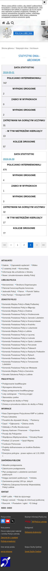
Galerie (5, 265)
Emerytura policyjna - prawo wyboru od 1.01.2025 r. (23, 454)
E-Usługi (33, 503)
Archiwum (34, 48)
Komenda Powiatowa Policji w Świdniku (18, 358)
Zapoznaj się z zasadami (9, 537)
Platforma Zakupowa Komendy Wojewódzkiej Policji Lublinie (21, 486)
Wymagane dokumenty (12, 387)
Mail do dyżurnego (22, 496)
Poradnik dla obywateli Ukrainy (15, 420)
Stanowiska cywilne (10, 397)
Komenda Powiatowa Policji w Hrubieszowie (20, 314)
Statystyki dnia (22, 48)
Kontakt (5, 491)
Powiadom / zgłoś (20, 503)
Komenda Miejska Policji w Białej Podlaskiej (20, 304)
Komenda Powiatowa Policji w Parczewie (19, 345)
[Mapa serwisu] (8, 22)
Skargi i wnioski (8, 500)
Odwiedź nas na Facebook (3, 521)
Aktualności (6, 260)
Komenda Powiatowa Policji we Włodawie (19, 368)
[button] (43, 23)
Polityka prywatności (8, 541)
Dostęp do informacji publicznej (31, 500)
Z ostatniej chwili (9, 268)
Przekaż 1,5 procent (10, 440)
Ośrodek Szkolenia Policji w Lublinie (17, 374)
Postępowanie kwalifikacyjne (14, 384)
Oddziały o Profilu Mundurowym (15, 427)
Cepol (4, 424)
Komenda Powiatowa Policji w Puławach (19, 348)
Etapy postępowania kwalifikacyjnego (18, 390)
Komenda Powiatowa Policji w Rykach (18, 355)
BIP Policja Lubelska (39, 521)
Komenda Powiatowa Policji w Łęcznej (18, 335)
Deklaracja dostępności (33, 532)
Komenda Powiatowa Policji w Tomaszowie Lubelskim (20, 363)
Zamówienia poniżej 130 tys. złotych (17, 481)
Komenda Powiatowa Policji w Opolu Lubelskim (22, 341)
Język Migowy (28, 440)
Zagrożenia (35, 430)
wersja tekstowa (6, 551)
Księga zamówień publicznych (15, 478)
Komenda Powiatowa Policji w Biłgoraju (18, 307)
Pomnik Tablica (33, 291)
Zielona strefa (28, 424)
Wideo (34, 265)
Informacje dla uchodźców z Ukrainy (17, 272)
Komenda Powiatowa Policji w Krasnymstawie (21, 321)
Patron (21, 291)
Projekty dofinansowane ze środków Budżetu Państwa (21, 448)
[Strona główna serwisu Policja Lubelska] (3, 22)
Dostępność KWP (23, 295)
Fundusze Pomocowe (11, 444)
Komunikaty (24, 268)
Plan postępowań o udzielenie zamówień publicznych (19, 473)
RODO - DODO (6, 508)
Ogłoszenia (14, 424)
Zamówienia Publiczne (11, 460)
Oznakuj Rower (36, 437)
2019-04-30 (8, 159)
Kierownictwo (7, 285)
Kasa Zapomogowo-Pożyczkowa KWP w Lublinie (22, 413)
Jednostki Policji (9, 291)
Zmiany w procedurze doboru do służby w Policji (22, 404)
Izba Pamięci (7, 295)
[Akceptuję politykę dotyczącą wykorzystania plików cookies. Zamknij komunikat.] (44, 2)
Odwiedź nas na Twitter (12, 521)
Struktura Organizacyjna (26, 285)
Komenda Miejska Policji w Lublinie (17, 331)
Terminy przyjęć (25, 394)
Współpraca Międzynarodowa (14, 437)
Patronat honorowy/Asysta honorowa (17, 288)
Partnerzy (35, 420)
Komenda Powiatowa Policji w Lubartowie (19, 328)
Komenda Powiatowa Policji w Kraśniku (18, 324)
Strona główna (8, 48)
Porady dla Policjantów (11, 434)
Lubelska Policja (8, 280)
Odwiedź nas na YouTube (8, 521)
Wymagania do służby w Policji (15, 401)
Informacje (6, 408)
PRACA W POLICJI (7, 379)
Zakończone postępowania (13, 468)
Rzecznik (6, 503)
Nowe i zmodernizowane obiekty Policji (18, 275)
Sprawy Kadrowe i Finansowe (14, 430)
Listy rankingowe (9, 394)
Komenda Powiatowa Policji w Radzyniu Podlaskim (23, 352)
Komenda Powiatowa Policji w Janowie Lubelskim (23, 318)
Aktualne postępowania (12, 465)
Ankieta (33, 478)
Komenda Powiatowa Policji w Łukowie (18, 338)
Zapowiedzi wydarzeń (20, 265)
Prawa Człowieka (9, 417)
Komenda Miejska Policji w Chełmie (17, 311)
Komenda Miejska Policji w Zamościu (17, 371)
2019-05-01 (8, 72)
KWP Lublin (7, 496)
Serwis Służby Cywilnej (33, 551)
